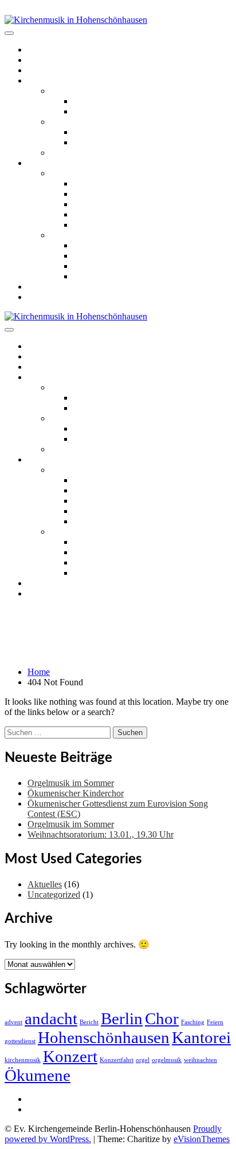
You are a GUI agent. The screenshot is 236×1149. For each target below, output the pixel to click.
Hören (38, 163)
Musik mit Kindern (84, 122)
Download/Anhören (109, 194)
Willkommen (50, 49)
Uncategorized (53, 894)
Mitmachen (47, 80)
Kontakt (42, 297)
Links (37, 286)
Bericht (89, 1022)
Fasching (192, 1022)
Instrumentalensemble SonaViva (108, 152)
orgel (143, 1060)
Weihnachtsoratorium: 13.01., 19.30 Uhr (100, 834)
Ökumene (37, 1075)
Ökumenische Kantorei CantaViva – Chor (149, 101)
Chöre (61, 91)
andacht (51, 1018)
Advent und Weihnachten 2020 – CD (118, 235)
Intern (38, 1099)
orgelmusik (167, 1060)
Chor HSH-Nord (104, 111)
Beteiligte (90, 214)
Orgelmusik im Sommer (70, 783)
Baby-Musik (96, 142)
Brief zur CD (97, 183)
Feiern (215, 1022)
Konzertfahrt (116, 1060)
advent (13, 1022)
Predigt (86, 204)
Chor (162, 1018)
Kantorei (201, 1037)
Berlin (122, 1018)
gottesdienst (20, 1041)
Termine (42, 70)
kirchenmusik (23, 1060)
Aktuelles (44, 60)
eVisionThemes (202, 1139)
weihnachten (200, 1060)
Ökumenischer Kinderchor (121, 132)
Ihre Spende (95, 225)
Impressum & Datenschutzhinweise (91, 1109)
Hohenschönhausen (104, 1037)
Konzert (70, 1056)
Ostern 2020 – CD (83, 173)
